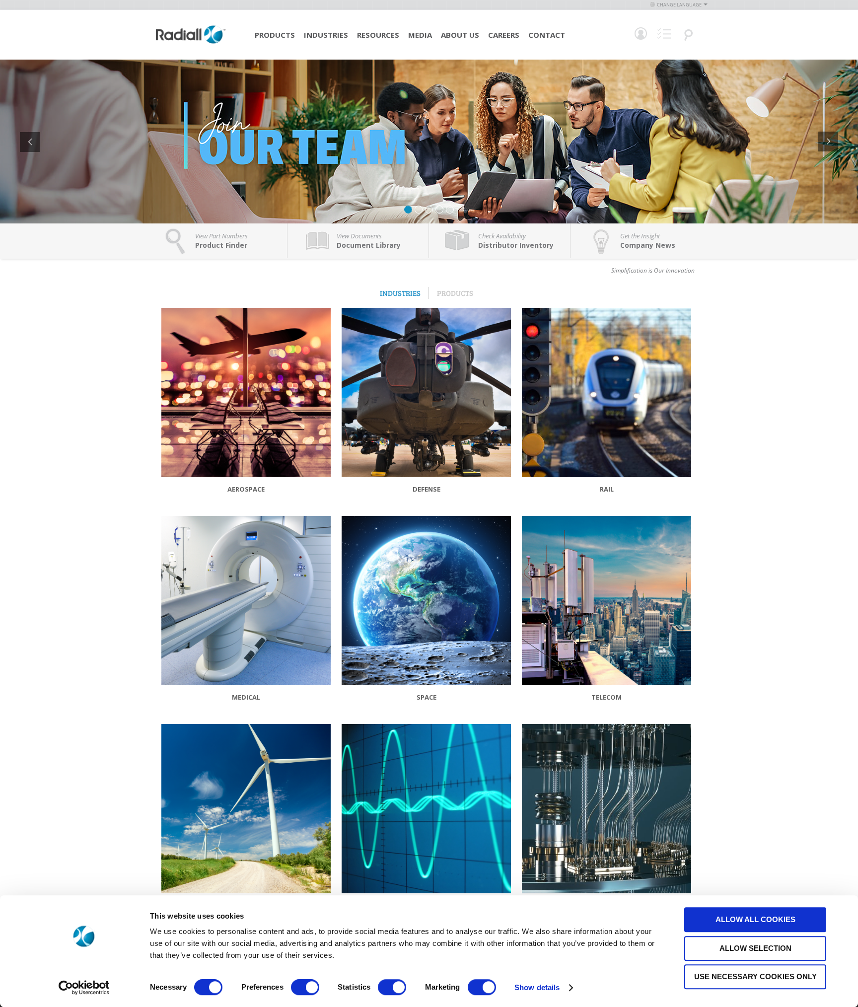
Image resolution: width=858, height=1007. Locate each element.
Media (420, 35)
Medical (246, 697)
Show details (537, 987)
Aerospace (246, 489)
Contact (546, 35)
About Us (460, 35)
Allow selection (755, 948)
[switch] (305, 988)
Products (275, 35)
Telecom (606, 697)
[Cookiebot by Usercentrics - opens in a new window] (84, 987)
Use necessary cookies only (755, 976)
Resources (378, 35)
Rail (607, 489)
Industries (326, 35)
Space (426, 697)
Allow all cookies (755, 919)
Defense (426, 489)
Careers (503, 35)
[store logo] (190, 42)
